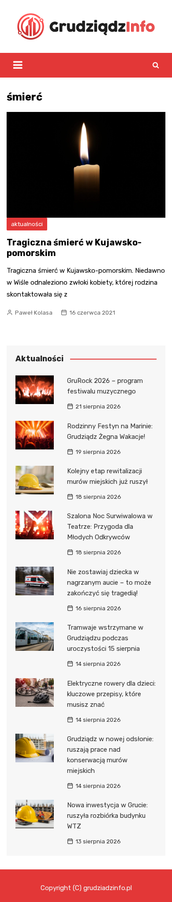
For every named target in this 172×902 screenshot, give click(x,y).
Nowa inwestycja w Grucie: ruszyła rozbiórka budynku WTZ (107, 815)
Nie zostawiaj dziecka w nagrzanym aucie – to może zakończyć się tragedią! (109, 582)
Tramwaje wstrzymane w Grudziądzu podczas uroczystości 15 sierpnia (105, 638)
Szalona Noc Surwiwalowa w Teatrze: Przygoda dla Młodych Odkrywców (110, 526)
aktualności (27, 224)
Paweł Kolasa (33, 312)
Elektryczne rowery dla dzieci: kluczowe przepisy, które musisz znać (111, 694)
